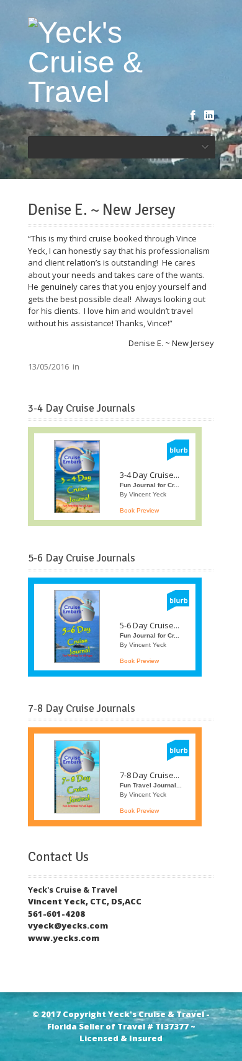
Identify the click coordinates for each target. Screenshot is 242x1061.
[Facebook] (193, 115)
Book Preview (139, 510)
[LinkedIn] (209, 115)
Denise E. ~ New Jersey (101, 210)
